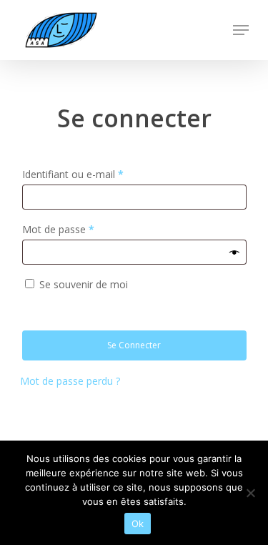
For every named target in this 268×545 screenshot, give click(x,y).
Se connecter (134, 345)
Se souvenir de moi (83, 284)
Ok (137, 523)
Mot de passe (58, 229)
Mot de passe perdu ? (70, 381)
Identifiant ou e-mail (73, 174)
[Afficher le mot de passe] (234, 252)
